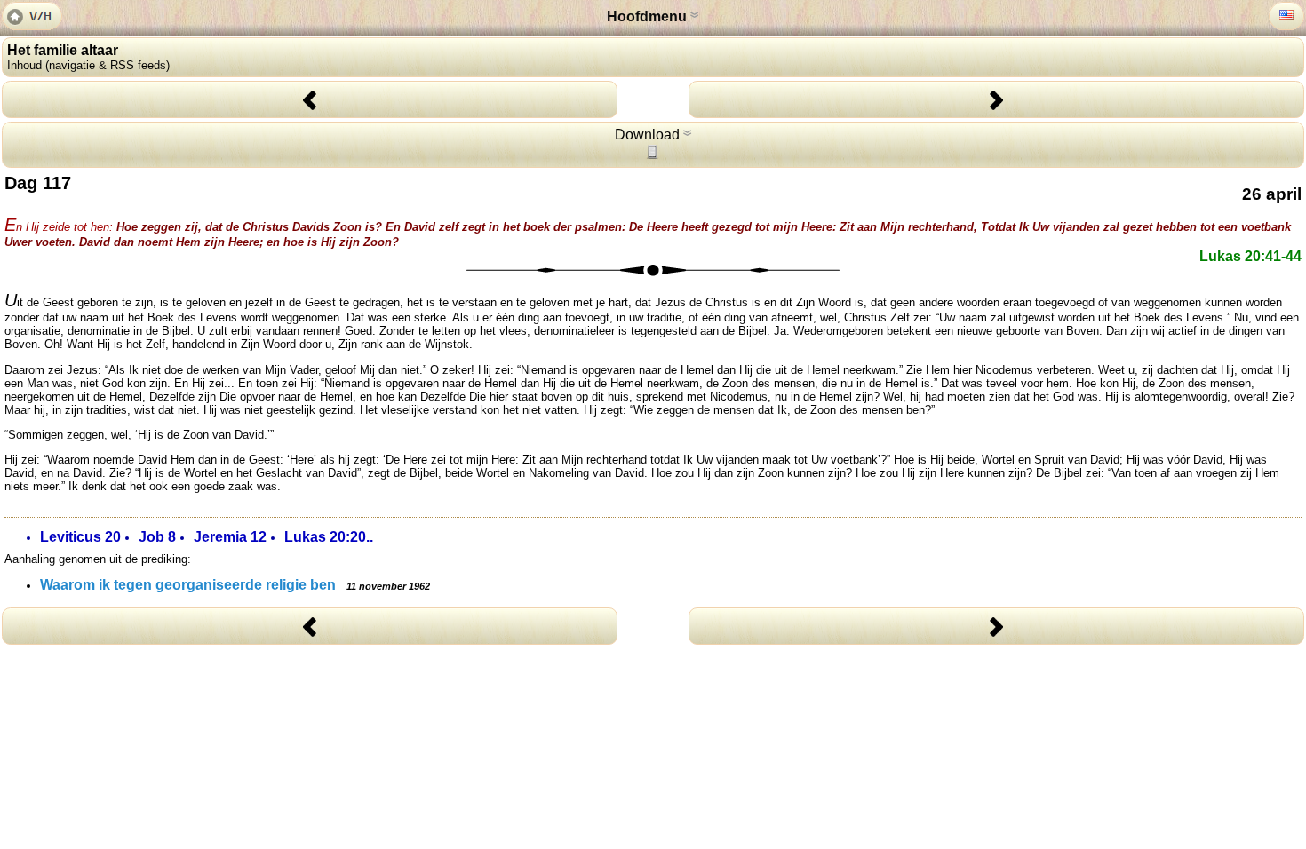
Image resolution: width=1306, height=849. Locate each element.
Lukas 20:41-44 (1250, 256)
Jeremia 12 (230, 536)
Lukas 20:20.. (328, 536)
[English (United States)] (1286, 14)
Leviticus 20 (80, 536)
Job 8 (157, 536)
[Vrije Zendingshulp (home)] (32, 18)
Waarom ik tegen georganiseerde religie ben (235, 584)
